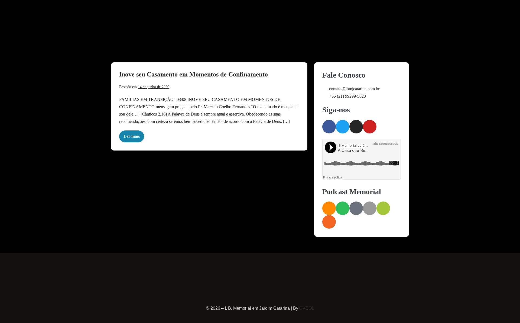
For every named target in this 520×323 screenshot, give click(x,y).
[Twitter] (342, 126)
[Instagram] (356, 126)
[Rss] (329, 222)
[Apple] (369, 208)
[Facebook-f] (329, 126)
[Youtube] (369, 126)
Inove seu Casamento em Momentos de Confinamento (193, 74)
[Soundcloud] (329, 208)
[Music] (356, 208)
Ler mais (133, 134)
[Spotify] (342, 208)
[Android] (383, 208)
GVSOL (306, 308)
